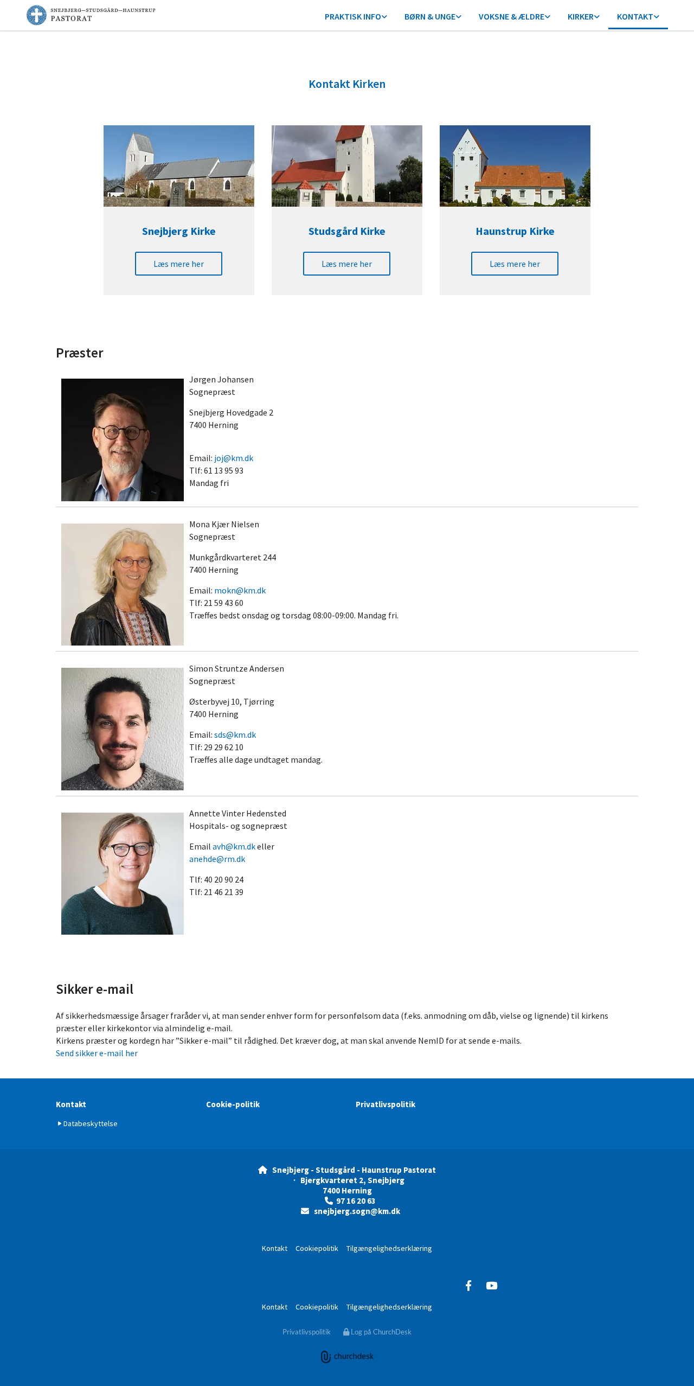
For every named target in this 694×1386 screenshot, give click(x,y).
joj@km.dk (233, 457)
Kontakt (635, 16)
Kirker (581, 16)
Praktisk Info (353, 16)
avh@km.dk (234, 846)
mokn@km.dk (240, 590)
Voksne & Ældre (511, 16)
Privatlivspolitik (385, 1104)
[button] (178, 264)
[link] (356, 17)
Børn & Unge (429, 16)
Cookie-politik (233, 1104)
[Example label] (468, 1285)
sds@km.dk (235, 734)
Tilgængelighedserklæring (389, 1248)
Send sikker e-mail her (97, 1053)
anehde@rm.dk (217, 858)
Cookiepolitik (316, 1248)
